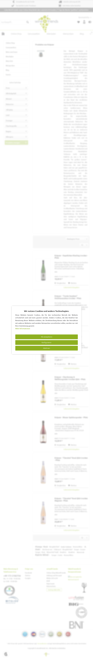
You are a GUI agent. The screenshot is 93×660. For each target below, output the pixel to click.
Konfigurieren (46, 342)
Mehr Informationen (22, 328)
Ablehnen (46, 348)
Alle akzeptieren (46, 337)
